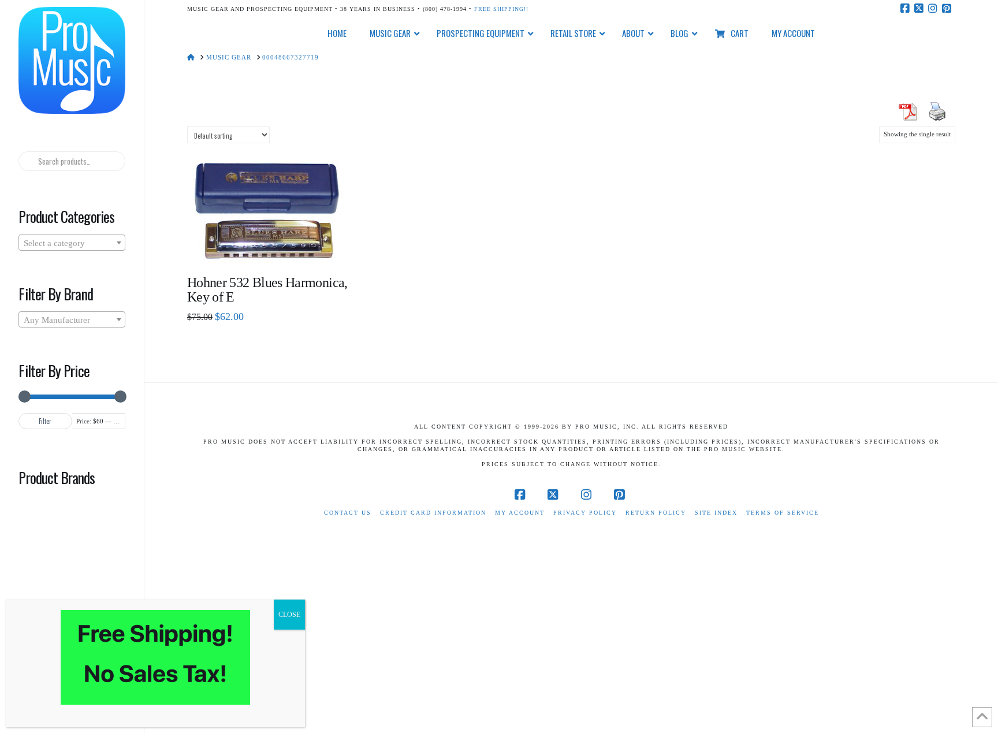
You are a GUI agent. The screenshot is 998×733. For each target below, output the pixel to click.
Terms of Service (782, 512)
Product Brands (56, 477)
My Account (520, 512)
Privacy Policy (585, 512)
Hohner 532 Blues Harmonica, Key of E (267, 289)
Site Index (716, 512)
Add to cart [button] (272, 245)
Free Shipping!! (501, 9)
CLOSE (289, 615)
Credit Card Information (433, 512)
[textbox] (71, 243)
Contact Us (347, 512)
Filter (45, 421)
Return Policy (655, 512)
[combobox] (71, 243)
